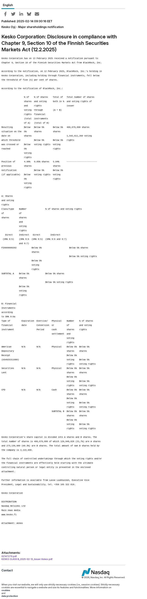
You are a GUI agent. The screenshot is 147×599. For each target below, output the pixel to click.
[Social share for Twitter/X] (13, 14)
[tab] (7, 5)
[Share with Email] (37, 14)
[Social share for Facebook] (5, 14)
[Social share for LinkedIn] (21, 14)
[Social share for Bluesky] (29, 14)
